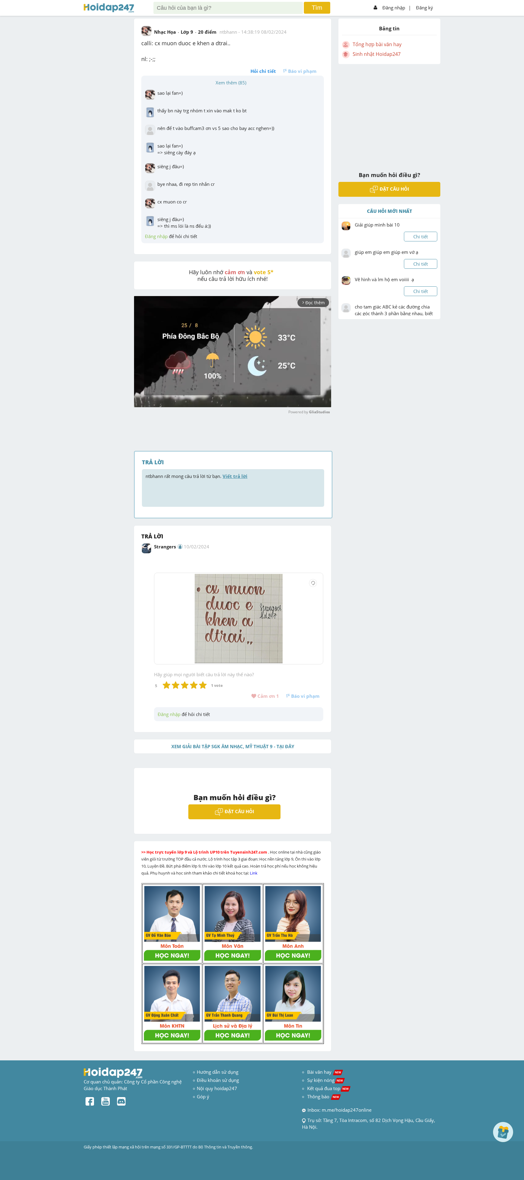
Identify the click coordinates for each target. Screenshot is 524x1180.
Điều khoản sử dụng (218, 1080)
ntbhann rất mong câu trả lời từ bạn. (196, 476)
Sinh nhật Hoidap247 (377, 54)
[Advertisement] (389, 113)
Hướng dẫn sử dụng (217, 1072)
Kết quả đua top (328, 1088)
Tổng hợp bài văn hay (377, 44)
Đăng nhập (393, 8)
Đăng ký (424, 8)
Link (254, 873)
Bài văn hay (323, 1072)
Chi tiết (420, 237)
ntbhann (228, 32)
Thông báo (323, 1096)
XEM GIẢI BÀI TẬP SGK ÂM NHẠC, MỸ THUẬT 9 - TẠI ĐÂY (232, 746)
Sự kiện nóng (325, 1080)
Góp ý (203, 1096)
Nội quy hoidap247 (217, 1088)
